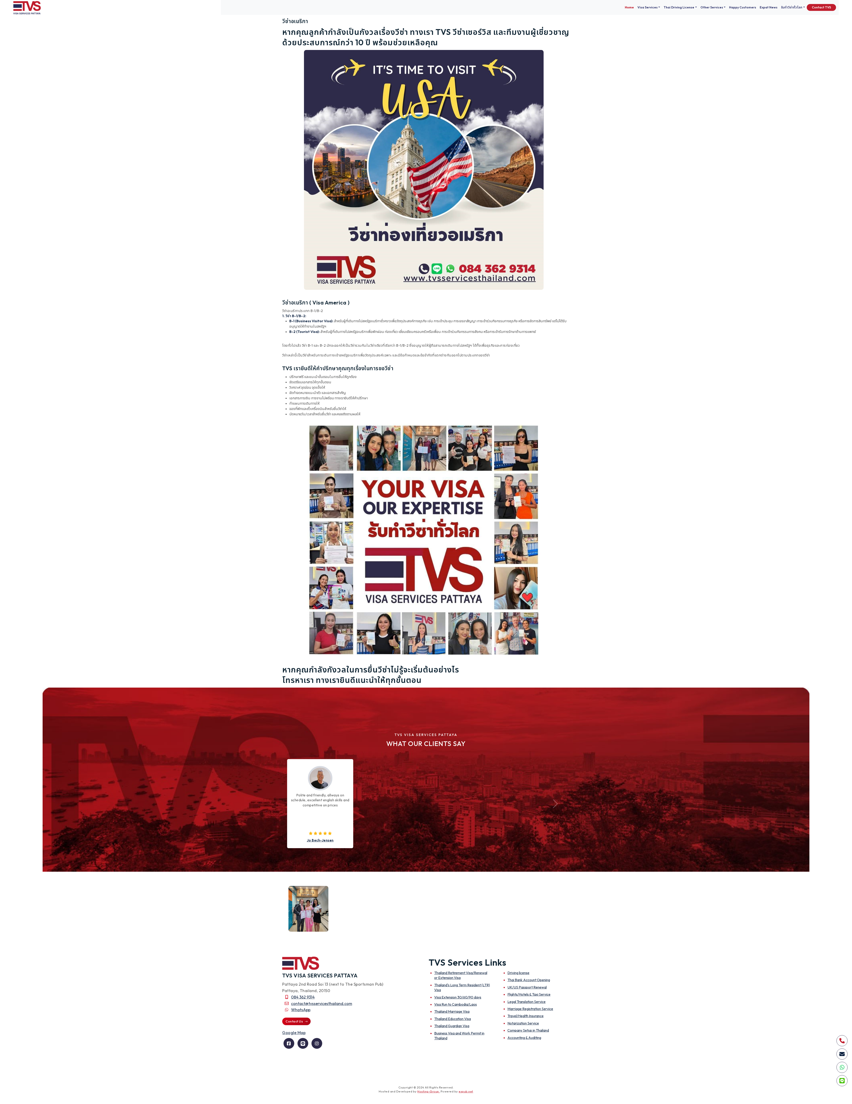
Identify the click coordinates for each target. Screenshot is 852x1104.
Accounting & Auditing (524, 1037)
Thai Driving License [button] (679, 7)
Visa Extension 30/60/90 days (457, 997)
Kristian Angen (320, 840)
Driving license (518, 973)
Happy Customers (742, 7)
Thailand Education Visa (452, 1018)
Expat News (768, 7)
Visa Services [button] (647, 7)
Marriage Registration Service (530, 1009)
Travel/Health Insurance (525, 1016)
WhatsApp (300, 1009)
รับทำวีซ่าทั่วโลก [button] (791, 7)
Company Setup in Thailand (528, 1030)
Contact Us (294, 1021)
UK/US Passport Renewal (527, 987)
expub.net (466, 1091)
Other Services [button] (711, 7)
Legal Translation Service (526, 1001)
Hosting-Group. (428, 1091)
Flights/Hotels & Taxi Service (528, 994)
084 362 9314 (303, 997)
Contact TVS (821, 7)
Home (629, 7)
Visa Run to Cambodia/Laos (455, 1004)
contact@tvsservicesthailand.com (321, 1003)
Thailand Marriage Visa (451, 1011)
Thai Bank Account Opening (528, 980)
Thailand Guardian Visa (451, 1026)
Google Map (294, 1032)
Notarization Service (523, 1023)
